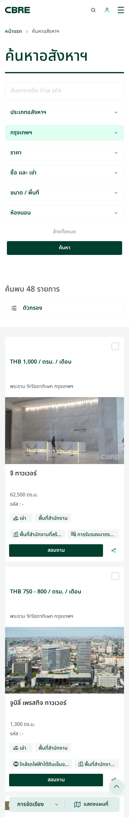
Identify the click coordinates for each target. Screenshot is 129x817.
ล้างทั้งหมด (64, 232)
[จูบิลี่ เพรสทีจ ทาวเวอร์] (64, 569)
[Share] (113, 550)
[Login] (107, 10)
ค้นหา (64, 247)
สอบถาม (56, 550)
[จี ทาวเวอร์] (64, 339)
